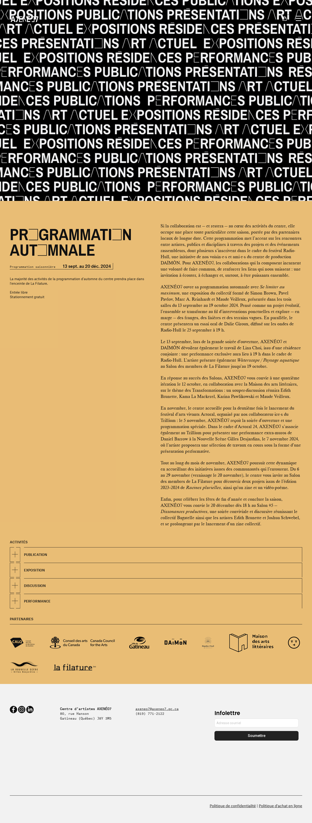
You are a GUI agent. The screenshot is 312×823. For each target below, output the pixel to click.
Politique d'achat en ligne (280, 805)
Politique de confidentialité (233, 805)
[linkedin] (30, 709)
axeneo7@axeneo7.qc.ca (157, 708)
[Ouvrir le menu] (298, 18)
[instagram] (21, 709)
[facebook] (13, 709)
